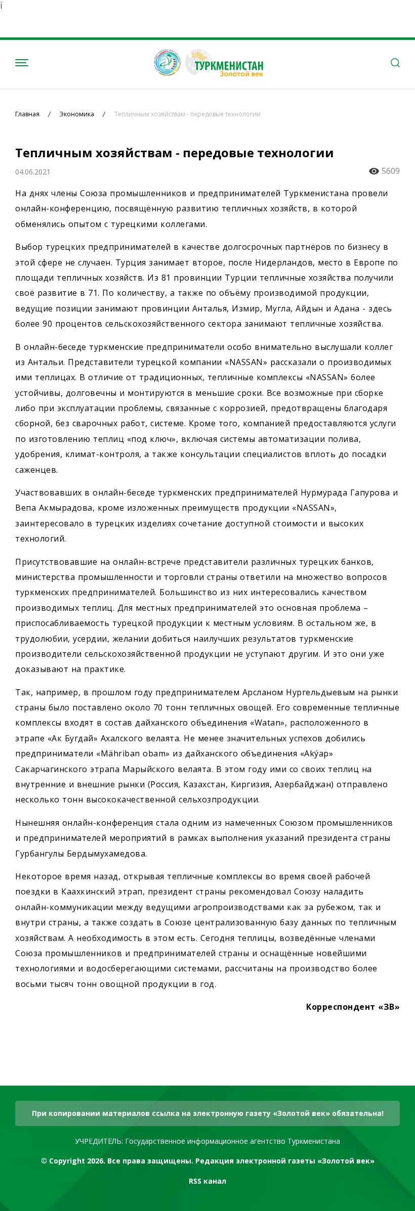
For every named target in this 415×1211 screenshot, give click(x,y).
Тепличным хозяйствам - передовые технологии (187, 114)
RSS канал (207, 1181)
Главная (27, 114)
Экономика (77, 114)
